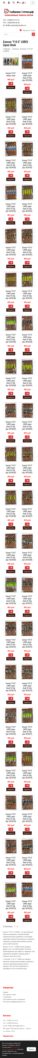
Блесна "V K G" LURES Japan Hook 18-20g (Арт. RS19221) (27, 818)
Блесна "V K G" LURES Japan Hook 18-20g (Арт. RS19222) (11, 861)
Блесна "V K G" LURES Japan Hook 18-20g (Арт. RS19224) (11, 905)
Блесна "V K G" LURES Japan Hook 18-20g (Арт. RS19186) (27, 77)
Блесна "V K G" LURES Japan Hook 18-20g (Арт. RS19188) (11, 120)
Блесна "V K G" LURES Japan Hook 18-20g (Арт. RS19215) (27, 687)
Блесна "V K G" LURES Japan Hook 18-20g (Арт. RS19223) (27, 861)
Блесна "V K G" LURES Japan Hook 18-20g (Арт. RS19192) (11, 207)
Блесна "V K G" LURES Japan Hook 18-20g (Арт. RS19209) (27, 556)
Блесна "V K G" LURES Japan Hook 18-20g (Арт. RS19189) (27, 120)
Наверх (5, 992)
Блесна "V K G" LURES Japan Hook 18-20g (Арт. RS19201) (27, 382)
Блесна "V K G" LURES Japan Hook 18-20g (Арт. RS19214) (11, 687)
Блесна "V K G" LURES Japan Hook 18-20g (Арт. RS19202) (11, 425)
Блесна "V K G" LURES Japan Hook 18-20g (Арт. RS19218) (11, 774)
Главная (6, 48)
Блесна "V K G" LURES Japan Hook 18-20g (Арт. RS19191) (27, 164)
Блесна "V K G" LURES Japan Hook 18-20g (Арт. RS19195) (27, 251)
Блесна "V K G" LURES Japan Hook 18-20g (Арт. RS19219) (27, 774)
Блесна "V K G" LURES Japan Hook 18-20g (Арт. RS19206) (11, 512)
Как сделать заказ (9, 994)
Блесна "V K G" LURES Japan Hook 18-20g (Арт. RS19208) (11, 556)
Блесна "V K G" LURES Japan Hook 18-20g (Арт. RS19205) (27, 469)
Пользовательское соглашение (14, 999)
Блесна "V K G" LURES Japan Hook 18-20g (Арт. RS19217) (27, 730)
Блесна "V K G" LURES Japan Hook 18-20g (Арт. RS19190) (11, 164)
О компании (7, 997)
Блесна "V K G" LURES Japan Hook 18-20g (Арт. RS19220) (11, 818)
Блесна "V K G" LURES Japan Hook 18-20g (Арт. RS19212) (11, 643)
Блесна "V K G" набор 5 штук (11, 74)
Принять (31, 1049)
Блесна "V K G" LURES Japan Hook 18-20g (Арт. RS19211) (27, 600)
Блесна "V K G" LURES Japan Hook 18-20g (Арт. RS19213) (27, 643)
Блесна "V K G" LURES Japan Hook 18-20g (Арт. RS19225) (27, 905)
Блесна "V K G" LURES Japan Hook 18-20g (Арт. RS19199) (27, 338)
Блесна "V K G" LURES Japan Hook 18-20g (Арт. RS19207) (27, 512)
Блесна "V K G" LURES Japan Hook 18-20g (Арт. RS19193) (27, 207)
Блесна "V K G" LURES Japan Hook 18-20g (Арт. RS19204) (11, 469)
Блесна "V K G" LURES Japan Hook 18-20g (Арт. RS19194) (11, 251)
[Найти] (33, 34)
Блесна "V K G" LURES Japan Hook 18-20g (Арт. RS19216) (11, 730)
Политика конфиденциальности (14, 1002)
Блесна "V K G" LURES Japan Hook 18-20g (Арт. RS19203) (27, 425)
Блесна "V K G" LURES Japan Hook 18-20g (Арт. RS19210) (11, 600)
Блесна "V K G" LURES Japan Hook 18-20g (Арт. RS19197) (27, 294)
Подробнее (10, 87)
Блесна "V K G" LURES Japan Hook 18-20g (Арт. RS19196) (11, 294)
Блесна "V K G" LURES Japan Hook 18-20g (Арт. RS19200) (11, 382)
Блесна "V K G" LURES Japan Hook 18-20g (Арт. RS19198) (11, 338)
